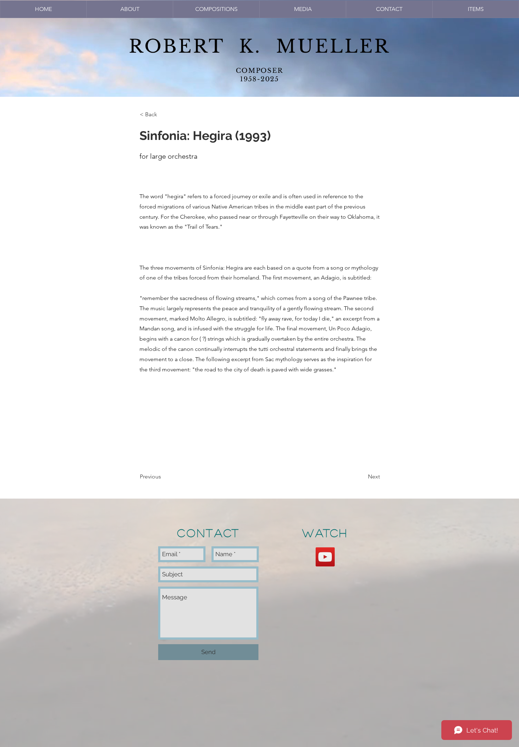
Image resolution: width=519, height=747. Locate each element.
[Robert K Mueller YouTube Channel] (325, 556)
